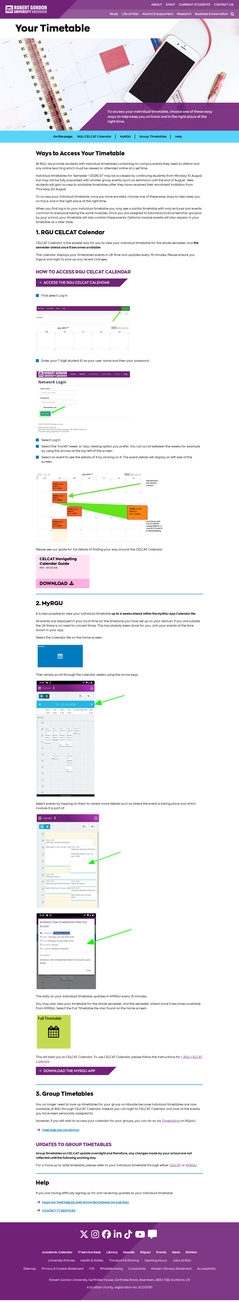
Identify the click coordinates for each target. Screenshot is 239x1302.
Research (184, 14)
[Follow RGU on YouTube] (140, 1236)
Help (178, 136)
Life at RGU (130, 14)
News (176, 1252)
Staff (170, 4)
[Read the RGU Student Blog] (152, 1236)
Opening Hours (156, 1260)
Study (114, 14)
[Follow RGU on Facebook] (106, 1236)
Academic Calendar (57, 1252)
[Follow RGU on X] (84, 1236)
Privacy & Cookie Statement (63, 1268)
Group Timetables (153, 136)
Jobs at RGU (182, 1260)
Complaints (137, 1268)
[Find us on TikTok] (128, 1236)
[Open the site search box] (232, 14)
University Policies (61, 1260)
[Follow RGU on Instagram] (95, 1236)
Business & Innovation (211, 14)
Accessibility (206, 1268)
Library (112, 1252)
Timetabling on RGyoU (60, 1130)
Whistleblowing (111, 1268)
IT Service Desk (89, 1252)
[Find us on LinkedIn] (118, 1236)
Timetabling (171, 1120)
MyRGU (125, 136)
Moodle (129, 1252)
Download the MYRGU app (69, 1071)
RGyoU (145, 1252)
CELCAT (175, 1165)
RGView (191, 1252)
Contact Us (223, 4)
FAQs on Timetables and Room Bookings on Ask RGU (85, 1202)
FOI (91, 1268)
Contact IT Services (58, 1210)
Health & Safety (91, 1260)
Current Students (194, 4)
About (156, 4)
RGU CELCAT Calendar (94, 136)
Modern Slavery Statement (171, 1268)
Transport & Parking (124, 1260)
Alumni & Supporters (157, 14)
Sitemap (29, 1268)
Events (161, 1252)
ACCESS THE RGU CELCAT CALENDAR (76, 282)
